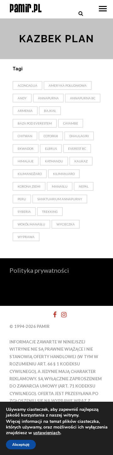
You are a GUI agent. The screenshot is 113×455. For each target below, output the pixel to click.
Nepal (84, 186)
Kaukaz (81, 161)
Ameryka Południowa (68, 85)
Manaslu (59, 186)
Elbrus (51, 148)
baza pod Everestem (35, 123)
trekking (50, 211)
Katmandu (54, 161)
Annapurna (48, 98)
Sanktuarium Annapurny (59, 199)
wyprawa (26, 237)
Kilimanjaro (64, 174)
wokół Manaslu (31, 224)
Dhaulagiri (79, 136)
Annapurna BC (82, 98)
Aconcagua (27, 85)
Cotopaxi (51, 136)
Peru (22, 199)
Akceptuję (21, 444)
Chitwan (25, 136)
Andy (22, 98)
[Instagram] (61, 314)
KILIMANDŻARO (30, 174)
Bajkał (50, 111)
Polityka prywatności (39, 270)
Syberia (24, 211)
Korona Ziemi (29, 186)
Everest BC (77, 148)
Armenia (25, 111)
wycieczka (65, 224)
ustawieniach (46, 433)
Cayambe (70, 123)
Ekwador (26, 148)
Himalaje (26, 161)
